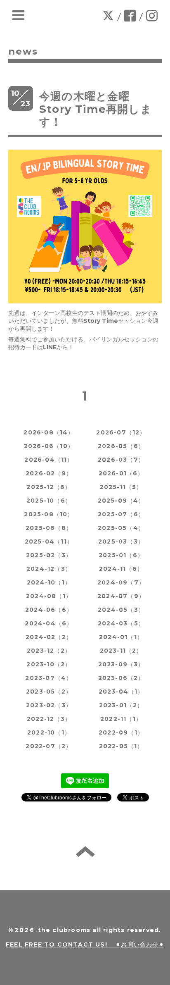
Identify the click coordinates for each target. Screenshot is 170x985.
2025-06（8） (49, 528)
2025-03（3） (121, 541)
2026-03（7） (121, 459)
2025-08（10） (48, 514)
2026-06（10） (49, 446)
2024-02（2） (49, 637)
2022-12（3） (49, 719)
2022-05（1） (121, 746)
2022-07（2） (49, 746)
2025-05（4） (121, 528)
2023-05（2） (49, 691)
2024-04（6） (49, 623)
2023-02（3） (49, 705)
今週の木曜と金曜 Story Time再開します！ (95, 109)
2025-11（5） (121, 487)
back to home (85, 851)
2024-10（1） (49, 582)
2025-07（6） (121, 514)
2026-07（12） (121, 432)
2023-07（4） (48, 678)
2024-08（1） (49, 596)
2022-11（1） (121, 719)
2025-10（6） (48, 500)
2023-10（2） (48, 664)
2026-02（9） (49, 473)
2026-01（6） (121, 473)
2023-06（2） (121, 678)
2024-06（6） (49, 609)
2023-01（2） (121, 705)
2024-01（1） (121, 637)
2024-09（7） (121, 582)
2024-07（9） (121, 596)
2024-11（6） (121, 568)
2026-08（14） (49, 432)
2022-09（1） (121, 732)
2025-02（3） (49, 555)
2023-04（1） (121, 691)
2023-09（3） (121, 664)
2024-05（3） (121, 609)
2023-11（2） (121, 650)
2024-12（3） (48, 568)
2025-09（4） (121, 500)
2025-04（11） (49, 541)
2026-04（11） (48, 459)
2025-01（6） (121, 555)
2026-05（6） (121, 446)
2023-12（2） (49, 650)
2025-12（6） (48, 487)
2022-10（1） (49, 732)
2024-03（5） (121, 623)
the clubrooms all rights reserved (98, 930)
